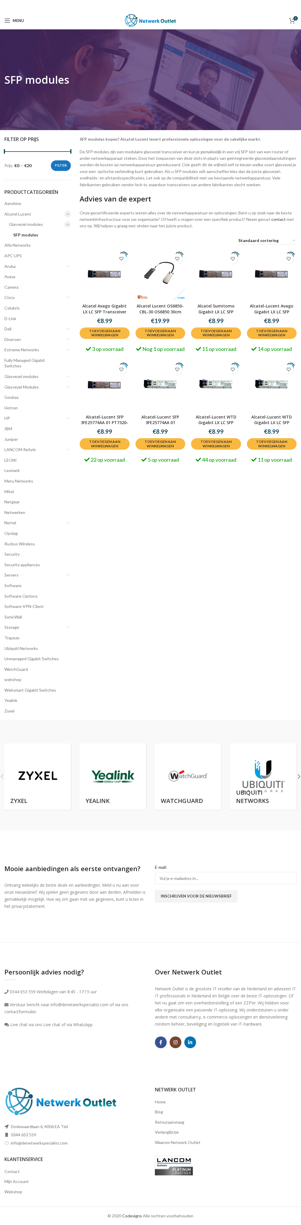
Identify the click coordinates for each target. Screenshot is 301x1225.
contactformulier (20, 1011)
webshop (12, 679)
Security (12, 554)
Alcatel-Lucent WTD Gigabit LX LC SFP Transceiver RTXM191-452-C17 (216, 425)
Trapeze (11, 637)
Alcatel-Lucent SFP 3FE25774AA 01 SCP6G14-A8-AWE (160, 422)
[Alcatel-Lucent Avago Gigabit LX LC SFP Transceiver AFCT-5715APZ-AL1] (272, 275)
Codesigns (132, 1215)
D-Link (10, 318)
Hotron (11, 407)
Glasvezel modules (26, 224)
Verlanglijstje (167, 1132)
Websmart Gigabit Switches (30, 690)
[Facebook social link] (161, 1042)
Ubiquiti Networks (21, 648)
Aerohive (12, 203)
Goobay (11, 397)
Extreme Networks (21, 349)
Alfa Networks (17, 245)
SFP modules (25, 234)
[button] (105, 333)
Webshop (13, 1191)
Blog (159, 1111)
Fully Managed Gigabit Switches (24, 363)
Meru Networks (18, 480)
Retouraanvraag (169, 1122)
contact (278, 219)
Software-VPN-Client (24, 606)
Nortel (10, 522)
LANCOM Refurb (20, 449)
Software (12, 585)
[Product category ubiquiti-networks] (263, 776)
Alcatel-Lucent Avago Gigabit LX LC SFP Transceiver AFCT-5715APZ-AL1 (271, 314)
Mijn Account (16, 1181)
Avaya (9, 276)
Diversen (12, 339)
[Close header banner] (293, 6)
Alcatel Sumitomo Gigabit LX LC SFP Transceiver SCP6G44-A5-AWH (216, 314)
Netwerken (14, 512)
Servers (11, 574)
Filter (61, 165)
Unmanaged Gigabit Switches (31, 658)
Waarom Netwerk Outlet (177, 1142)
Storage (11, 627)
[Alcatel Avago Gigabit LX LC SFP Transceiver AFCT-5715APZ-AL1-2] (105, 275)
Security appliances (22, 564)
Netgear (12, 501)
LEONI (10, 460)
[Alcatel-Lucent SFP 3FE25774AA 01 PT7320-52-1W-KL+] (105, 386)
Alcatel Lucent (17, 213)
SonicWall (13, 616)
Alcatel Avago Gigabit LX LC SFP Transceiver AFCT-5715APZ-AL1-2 (104, 311)
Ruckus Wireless (19, 543)
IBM (8, 428)
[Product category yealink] (113, 776)
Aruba (10, 266)
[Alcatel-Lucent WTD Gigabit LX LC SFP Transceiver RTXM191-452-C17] (216, 386)
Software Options (21, 596)
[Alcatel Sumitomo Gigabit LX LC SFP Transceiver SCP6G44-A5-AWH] (216, 275)
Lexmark (12, 470)
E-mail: (161, 867)
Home (160, 1101)
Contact (12, 1171)
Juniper (11, 439)
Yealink (10, 700)
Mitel (9, 491)
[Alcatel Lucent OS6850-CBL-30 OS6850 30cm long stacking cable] (160, 275)
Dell (7, 328)
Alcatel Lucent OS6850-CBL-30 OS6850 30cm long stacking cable (160, 311)
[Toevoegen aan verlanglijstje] (121, 258)
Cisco (9, 297)
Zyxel (9, 710)
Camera (11, 287)
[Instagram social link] (175, 1042)
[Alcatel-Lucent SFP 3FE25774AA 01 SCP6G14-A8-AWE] (160, 386)
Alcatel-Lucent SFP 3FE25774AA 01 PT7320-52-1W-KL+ (104, 422)
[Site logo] (150, 20)
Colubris (12, 307)
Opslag (11, 533)
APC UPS (13, 255)
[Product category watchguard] (188, 776)
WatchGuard (16, 669)
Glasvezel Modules (21, 386)
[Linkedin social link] (190, 1042)
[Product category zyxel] (37, 776)
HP (7, 418)
